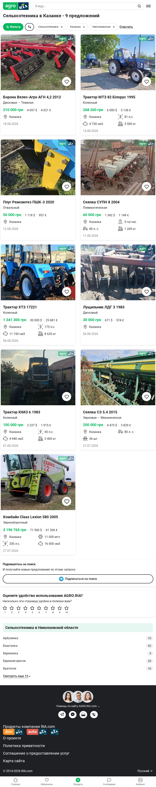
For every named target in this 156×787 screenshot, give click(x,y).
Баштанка (77, 645)
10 (66, 612)
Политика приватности (24, 745)
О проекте (12, 738)
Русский (144, 771)
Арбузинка (77, 638)
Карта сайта (14, 761)
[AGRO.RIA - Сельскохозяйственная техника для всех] (17, 6)
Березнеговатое (77, 661)
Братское (77, 668)
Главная (15, 784)
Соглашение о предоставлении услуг (36, 753)
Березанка (77, 653)
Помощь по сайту (78, 706)
